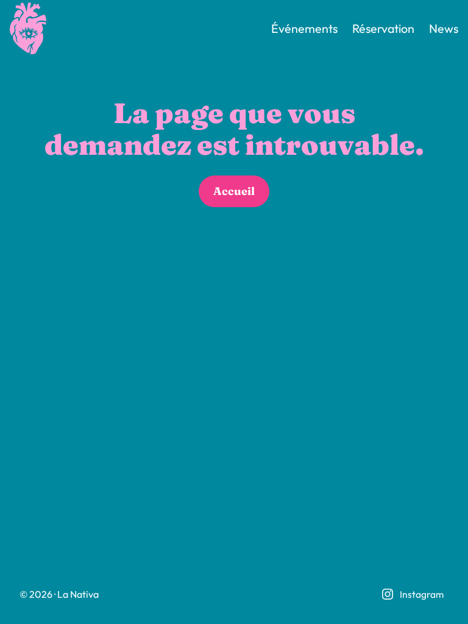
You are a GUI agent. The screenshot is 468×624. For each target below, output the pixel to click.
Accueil (234, 191)
